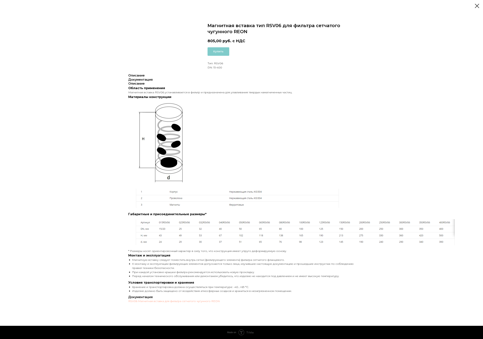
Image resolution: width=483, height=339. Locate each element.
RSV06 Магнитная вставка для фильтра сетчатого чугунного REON (174, 301)
